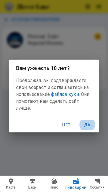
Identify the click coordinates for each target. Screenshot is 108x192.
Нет (66, 125)
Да (87, 125)
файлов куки (65, 94)
